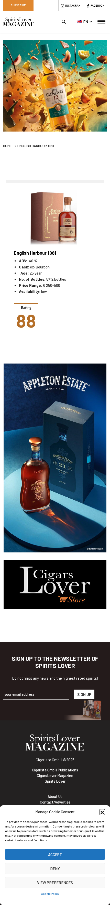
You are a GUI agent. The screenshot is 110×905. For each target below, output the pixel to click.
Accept (55, 854)
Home (7, 146)
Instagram (73, 5)
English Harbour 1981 (35, 253)
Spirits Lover (55, 781)
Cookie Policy (50, 893)
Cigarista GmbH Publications (55, 770)
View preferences (55, 882)
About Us (55, 796)
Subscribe (18, 5)
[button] (102, 811)
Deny (55, 868)
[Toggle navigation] (101, 21)
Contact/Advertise (55, 802)
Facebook (97, 5)
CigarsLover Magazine (55, 775)
